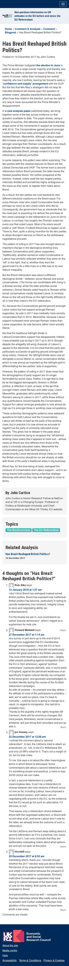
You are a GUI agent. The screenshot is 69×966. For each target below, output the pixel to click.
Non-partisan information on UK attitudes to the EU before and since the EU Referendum (37, 15)
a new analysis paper (18, 111)
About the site (10, 945)
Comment (49, 29)
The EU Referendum (46, 530)
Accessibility (9, 960)
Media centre (9, 950)
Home (8, 29)
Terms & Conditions (30, 960)
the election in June (48, 65)
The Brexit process (18, 530)
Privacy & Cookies (54, 960)
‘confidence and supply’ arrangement (25, 83)
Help (5, 955)
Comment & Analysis (27, 29)
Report (63, 630)
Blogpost (10, 32)
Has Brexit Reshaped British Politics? (27, 554)
